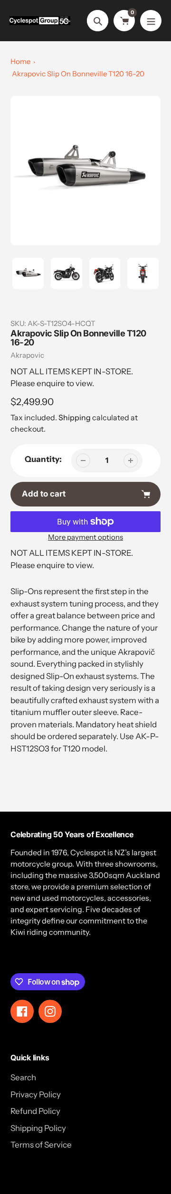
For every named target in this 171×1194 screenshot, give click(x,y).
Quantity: (43, 459)
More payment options (85, 537)
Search (23, 1077)
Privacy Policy (35, 1094)
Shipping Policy (38, 1128)
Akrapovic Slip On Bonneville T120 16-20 (78, 73)
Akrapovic (27, 355)
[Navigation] (151, 20)
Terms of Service (41, 1144)
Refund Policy (35, 1111)
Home (20, 61)
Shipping (74, 417)
